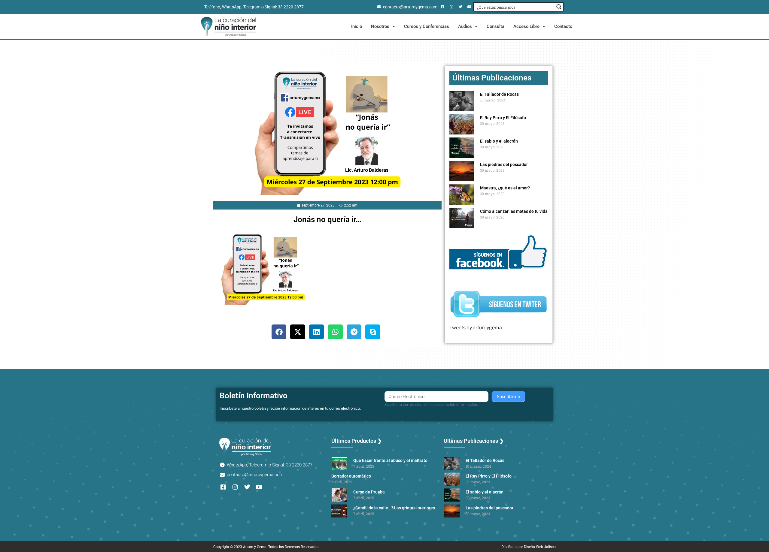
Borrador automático (351, 476)
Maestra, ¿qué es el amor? (505, 188)
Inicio (356, 26)
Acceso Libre (526, 26)
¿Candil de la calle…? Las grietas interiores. (394, 507)
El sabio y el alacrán (499, 141)
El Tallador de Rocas (499, 94)
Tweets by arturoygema (475, 327)
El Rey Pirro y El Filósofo (503, 117)
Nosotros (380, 26)
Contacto (563, 26)
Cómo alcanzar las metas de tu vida (514, 211)
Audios (465, 26)
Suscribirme (508, 396)
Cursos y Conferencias (426, 26)
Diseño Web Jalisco (540, 547)
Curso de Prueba (369, 492)
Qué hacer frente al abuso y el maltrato (390, 460)
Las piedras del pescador (504, 164)
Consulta (495, 26)
